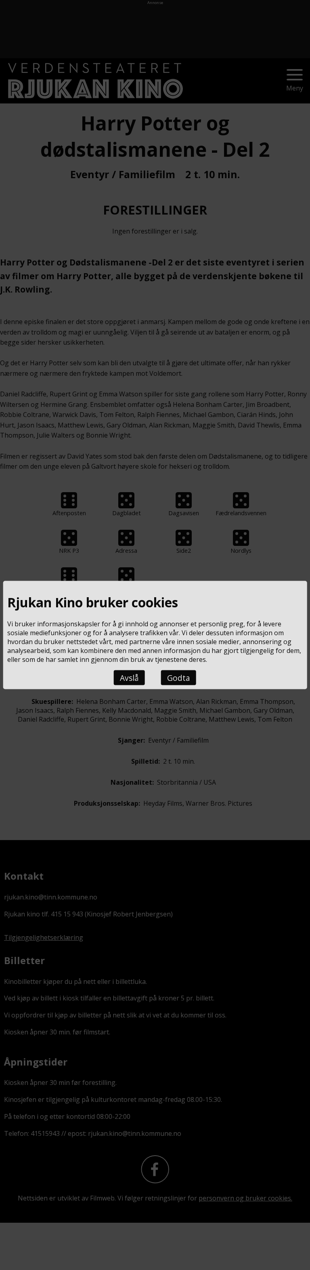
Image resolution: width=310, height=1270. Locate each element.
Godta (178, 677)
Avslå (129, 677)
